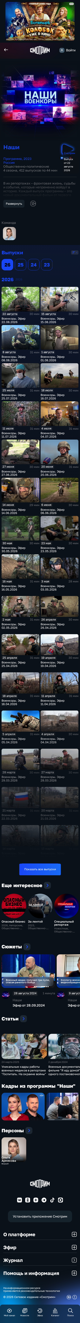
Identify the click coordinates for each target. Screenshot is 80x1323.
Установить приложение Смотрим (40, 1216)
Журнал (13, 1260)
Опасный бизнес (13, 921)
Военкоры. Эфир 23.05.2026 (52, 549)
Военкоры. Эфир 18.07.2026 (52, 396)
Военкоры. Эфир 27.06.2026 (13, 473)
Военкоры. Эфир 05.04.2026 (13, 740)
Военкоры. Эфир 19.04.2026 (52, 664)
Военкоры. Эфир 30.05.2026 (13, 549)
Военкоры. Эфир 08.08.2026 (13, 358)
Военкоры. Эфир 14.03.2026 (52, 855)
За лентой (35, 921)
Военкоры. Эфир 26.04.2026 (52, 626)
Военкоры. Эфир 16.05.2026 (13, 587)
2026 (18, 279)
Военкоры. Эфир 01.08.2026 (52, 358)
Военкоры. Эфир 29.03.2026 (13, 778)
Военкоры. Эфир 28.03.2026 (52, 778)
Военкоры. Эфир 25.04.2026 (13, 664)
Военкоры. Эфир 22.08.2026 (13, 320)
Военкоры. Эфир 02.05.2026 (13, 626)
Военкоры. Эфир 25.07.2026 (13, 396)
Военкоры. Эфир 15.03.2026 (13, 855)
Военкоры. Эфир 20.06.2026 (52, 473)
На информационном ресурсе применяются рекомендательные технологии (31, 1289)
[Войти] (61, 50)
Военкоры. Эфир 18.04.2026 (13, 702)
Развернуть (14, 203)
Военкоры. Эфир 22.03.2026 (13, 816)
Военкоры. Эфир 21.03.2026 (52, 816)
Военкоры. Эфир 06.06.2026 (52, 511)
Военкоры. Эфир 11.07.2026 (13, 434)
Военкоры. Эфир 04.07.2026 (52, 434)
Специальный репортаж (64, 923)
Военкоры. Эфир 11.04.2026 (52, 702)
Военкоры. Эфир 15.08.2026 (52, 320)
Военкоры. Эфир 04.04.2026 (52, 740)
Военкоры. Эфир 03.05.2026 (52, 587)
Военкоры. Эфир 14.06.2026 (13, 511)
